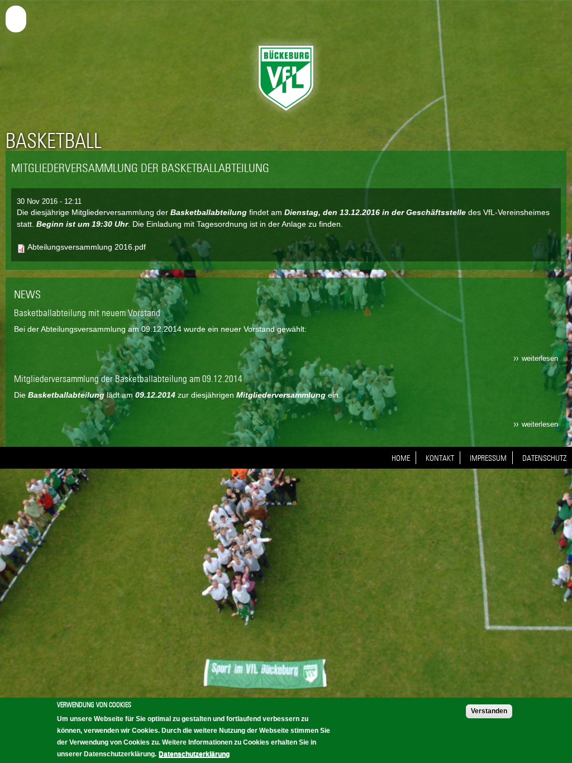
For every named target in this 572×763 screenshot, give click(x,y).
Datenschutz (544, 458)
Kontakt (440, 458)
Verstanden (489, 711)
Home (401, 458)
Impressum (488, 458)
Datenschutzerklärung (194, 754)
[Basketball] (286, 113)
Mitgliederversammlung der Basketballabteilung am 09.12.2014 (128, 378)
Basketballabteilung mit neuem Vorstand (87, 312)
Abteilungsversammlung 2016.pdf (86, 246)
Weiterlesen (540, 359)
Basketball (54, 140)
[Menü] (18, 17)
